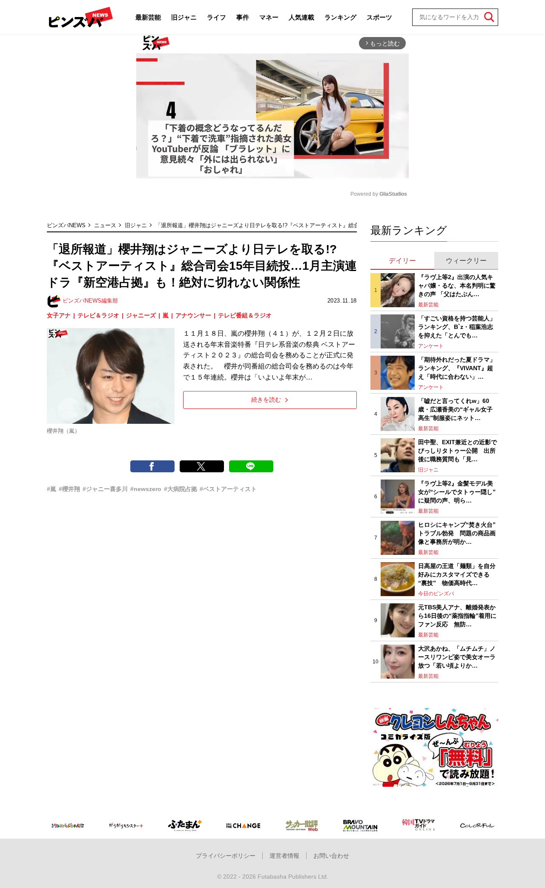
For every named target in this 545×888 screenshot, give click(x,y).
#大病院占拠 (180, 488)
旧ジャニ (184, 17)
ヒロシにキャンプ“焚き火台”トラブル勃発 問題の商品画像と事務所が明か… (457, 533)
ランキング (340, 17)
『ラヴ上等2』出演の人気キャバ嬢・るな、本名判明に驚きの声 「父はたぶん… (457, 285)
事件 (242, 17)
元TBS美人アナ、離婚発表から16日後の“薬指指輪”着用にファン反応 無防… (457, 615)
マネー (268, 17)
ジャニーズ (141, 315)
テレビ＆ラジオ (98, 315)
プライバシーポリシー (225, 855)
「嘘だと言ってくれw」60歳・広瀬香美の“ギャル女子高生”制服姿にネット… (455, 409)
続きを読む (266, 399)
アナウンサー (193, 315)
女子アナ (59, 315)
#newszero (145, 488)
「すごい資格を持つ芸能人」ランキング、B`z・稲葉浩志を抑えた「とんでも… (457, 326)
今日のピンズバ (436, 593)
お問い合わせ (331, 855)
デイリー (402, 260)
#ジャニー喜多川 (105, 488)
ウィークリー (466, 260)
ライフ (216, 17)
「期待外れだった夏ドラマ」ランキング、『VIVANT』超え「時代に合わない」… (457, 368)
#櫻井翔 (69, 488)
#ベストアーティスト (228, 488)
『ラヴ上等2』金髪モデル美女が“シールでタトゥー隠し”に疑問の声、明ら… (457, 491)
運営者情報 (284, 855)
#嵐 (51, 488)
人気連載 (301, 17)
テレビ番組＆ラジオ (245, 315)
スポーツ (379, 17)
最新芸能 (148, 17)
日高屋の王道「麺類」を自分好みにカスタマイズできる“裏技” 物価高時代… (457, 574)
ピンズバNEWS (66, 225)
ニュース (105, 225)
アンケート (431, 345)
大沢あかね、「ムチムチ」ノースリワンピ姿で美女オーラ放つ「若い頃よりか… (457, 656)
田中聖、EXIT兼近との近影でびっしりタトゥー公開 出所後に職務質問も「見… (457, 450)
